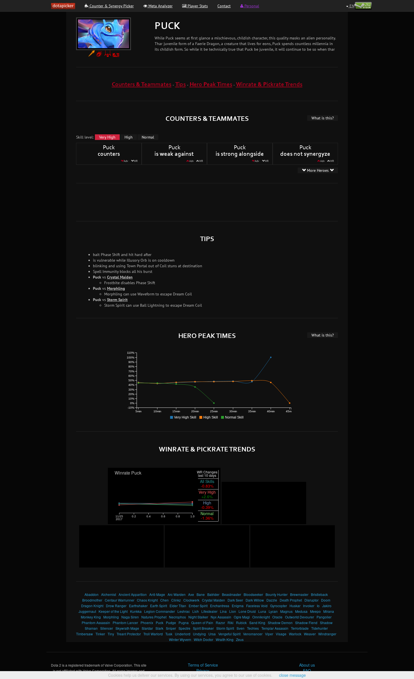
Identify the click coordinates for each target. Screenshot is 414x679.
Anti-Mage (157, 594)
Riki (230, 622)
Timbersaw (84, 633)
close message (292, 675)
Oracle (277, 617)
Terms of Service (203, 665)
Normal (148, 137)
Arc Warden (177, 594)
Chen (164, 600)
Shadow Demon (280, 622)
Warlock (295, 633)
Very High (107, 137)
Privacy (202, 670)
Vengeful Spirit (229, 633)
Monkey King (91, 617)
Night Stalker (198, 617)
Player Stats (197, 5)
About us (307, 665)
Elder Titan (178, 605)
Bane (201, 594)
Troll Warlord (153, 633)
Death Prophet (291, 600)
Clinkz (176, 600)
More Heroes (318, 170)
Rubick (241, 622)
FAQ (307, 670)
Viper (269, 633)
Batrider (213, 594)
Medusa (301, 611)
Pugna (184, 622)
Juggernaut (87, 611)
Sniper (171, 628)
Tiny (111, 633)
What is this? (322, 118)
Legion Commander (159, 611)
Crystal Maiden (120, 277)
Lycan (273, 611)
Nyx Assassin (221, 617)
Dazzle (271, 600)
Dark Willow (255, 600)
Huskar (295, 605)
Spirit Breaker (203, 628)
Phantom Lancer (125, 622)
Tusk (168, 633)
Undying (199, 633)
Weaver (310, 633)
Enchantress (219, 605)
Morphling (116, 288)
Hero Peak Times (211, 85)
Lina (223, 611)
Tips (180, 85)
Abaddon (91, 594)
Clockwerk (191, 600)
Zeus (240, 639)
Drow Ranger (116, 605)
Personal (251, 5)
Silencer (106, 628)
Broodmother (92, 600)
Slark (159, 628)
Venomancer (252, 633)
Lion (232, 611)
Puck (159, 622)
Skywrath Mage (127, 628)
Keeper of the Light (113, 611)
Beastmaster (231, 594)
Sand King (257, 622)
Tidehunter (319, 628)
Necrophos (177, 617)
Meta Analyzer (160, 5)
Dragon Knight (92, 605)
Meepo (315, 611)
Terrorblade (300, 628)
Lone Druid (247, 611)
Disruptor (311, 600)
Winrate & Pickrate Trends (269, 85)
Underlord (182, 633)
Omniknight (261, 617)
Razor (220, 622)
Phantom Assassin (96, 622)
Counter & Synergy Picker (111, 5)
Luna (262, 611)
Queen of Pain (202, 622)
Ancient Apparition (133, 594)
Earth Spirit (158, 605)
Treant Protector (129, 633)
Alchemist (108, 594)
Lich (195, 611)
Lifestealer (209, 611)
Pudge (171, 622)
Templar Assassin (274, 628)
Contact (224, 5)
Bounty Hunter (277, 594)
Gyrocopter (278, 605)
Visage (281, 633)
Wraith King (224, 639)
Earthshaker (138, 605)
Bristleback (319, 594)
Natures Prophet (153, 617)
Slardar (147, 628)
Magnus (286, 611)
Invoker (308, 605)
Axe (191, 594)
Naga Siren (130, 617)
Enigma (238, 605)
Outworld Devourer (299, 617)
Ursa (212, 633)
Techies (253, 628)
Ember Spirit (198, 605)
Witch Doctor (203, 639)
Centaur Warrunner (119, 600)
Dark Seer (235, 600)
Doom (325, 600)
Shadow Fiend (306, 622)
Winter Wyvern (180, 639)
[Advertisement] (207, 201)
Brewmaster (299, 594)
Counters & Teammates (142, 85)
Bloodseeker (253, 594)
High (128, 137)
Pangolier (324, 617)
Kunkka (136, 611)
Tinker (100, 633)
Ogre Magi (242, 617)
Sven (240, 628)
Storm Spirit (117, 299)
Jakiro (326, 605)
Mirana (328, 611)
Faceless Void (257, 605)
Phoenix (147, 622)
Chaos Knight (147, 600)
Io (318, 605)
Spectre (184, 628)
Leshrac (183, 611)
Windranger (327, 633)
